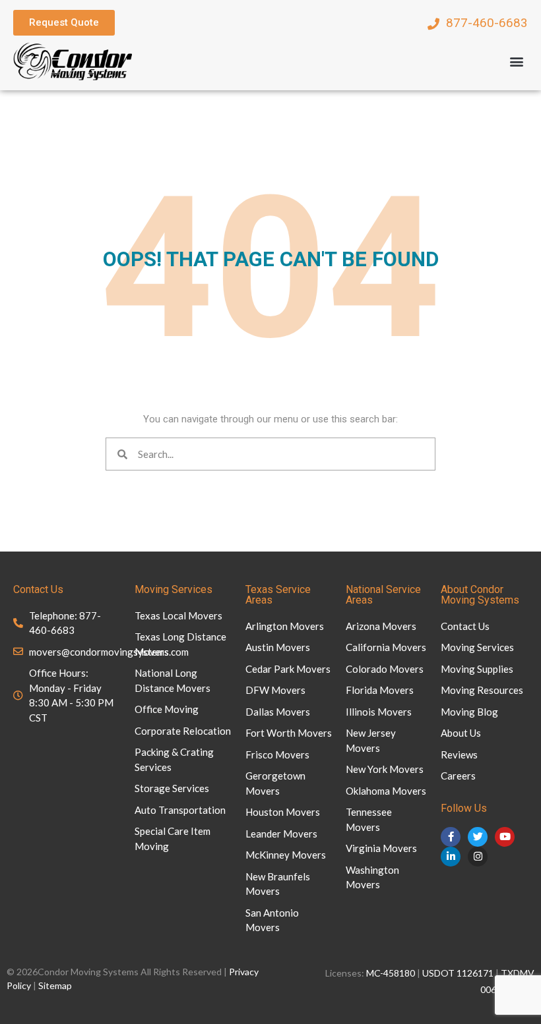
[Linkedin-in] (451, 857)
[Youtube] (505, 837)
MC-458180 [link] (390, 973)
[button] (517, 61)
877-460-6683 (487, 22)
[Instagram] (478, 857)
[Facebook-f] (451, 837)
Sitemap (55, 985)
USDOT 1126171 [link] (457, 973)
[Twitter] (478, 837)
